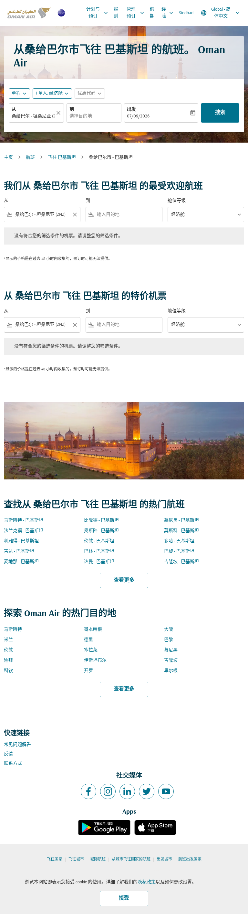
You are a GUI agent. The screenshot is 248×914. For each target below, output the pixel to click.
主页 (8, 157)
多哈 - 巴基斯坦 (179, 541)
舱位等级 (177, 200)
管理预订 (136, 13)
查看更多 (124, 580)
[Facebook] (88, 791)
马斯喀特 (13, 629)
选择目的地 (80, 116)
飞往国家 (54, 859)
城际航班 (98, 859)
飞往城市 (76, 859)
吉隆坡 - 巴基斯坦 (181, 561)
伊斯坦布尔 (95, 660)
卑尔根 (171, 670)
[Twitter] (146, 791)
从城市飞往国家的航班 (131, 859)
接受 (124, 898)
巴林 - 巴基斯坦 (99, 551)
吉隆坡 (171, 660)
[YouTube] (166, 791)
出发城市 (164, 859)
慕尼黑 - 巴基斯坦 (181, 520)
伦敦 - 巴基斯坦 (99, 541)
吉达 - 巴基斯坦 (19, 551)
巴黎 (168, 640)
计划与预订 (97, 13)
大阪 (168, 629)
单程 (16, 93)
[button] (52, 93)
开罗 (88, 670)
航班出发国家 (190, 859)
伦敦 (8, 650)
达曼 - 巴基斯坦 (99, 561)
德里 (88, 640)
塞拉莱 (91, 650)
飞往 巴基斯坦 (62, 157)
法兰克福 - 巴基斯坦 (23, 530)
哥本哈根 (93, 629)
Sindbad (186, 13)
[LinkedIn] (127, 791)
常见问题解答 (17, 744)
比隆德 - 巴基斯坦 (101, 520)
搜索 (220, 112)
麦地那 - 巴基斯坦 (21, 561)
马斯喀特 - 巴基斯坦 (23, 520)
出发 (131, 109)
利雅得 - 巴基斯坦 (21, 541)
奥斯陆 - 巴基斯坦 (101, 530)
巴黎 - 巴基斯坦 (179, 551)
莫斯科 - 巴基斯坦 (181, 530)
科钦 (8, 670)
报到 (116, 13)
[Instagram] (108, 791)
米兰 (8, 640)
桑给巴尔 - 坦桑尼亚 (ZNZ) (33, 116)
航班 (30, 157)
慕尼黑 (171, 650)
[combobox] (42, 214)
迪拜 (8, 660)
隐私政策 (147, 882)
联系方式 (13, 763)
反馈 (8, 754)
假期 (152, 13)
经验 (167, 13)
